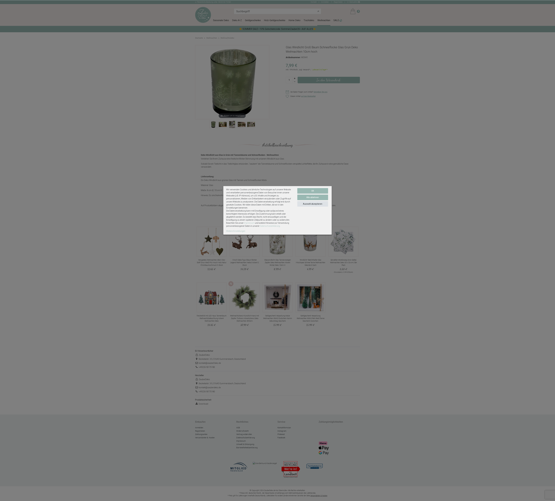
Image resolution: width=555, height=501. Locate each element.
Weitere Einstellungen (235, 231)
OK (312, 191)
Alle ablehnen (312, 197)
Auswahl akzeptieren (312, 204)
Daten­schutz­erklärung (270, 226)
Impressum (249, 223)
